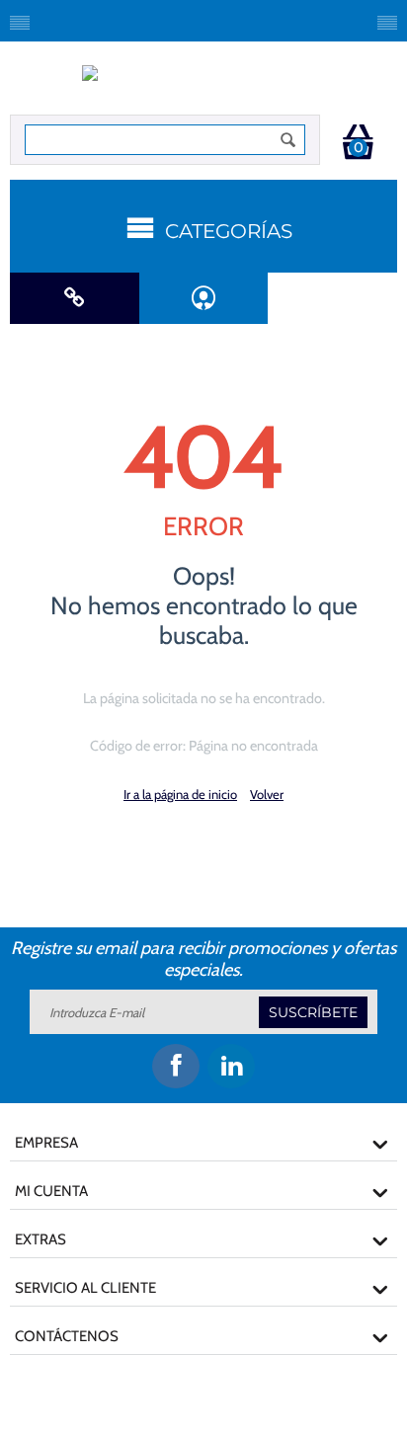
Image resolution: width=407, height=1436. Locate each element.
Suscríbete (313, 1012)
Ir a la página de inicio (180, 794)
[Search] (288, 139)
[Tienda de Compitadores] (204, 83)
